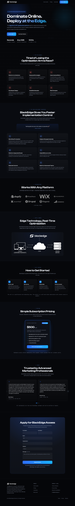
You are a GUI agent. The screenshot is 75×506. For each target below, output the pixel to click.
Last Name (40, 430)
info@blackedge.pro (55, 492)
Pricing (51, 1)
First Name (25, 430)
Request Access (37, 462)
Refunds (66, 498)
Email (24, 435)
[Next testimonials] (68, 391)
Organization (25, 441)
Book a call (35, 492)
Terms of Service (55, 485)
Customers (56, 1)
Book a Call (63, 1)
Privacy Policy (54, 488)
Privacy (62, 498)
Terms (59, 498)
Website (24, 446)
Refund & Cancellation (56, 490)
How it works (45, 1)
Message (26, 451)
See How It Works (22, 34)
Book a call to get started (37, 346)
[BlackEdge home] (12, 2)
